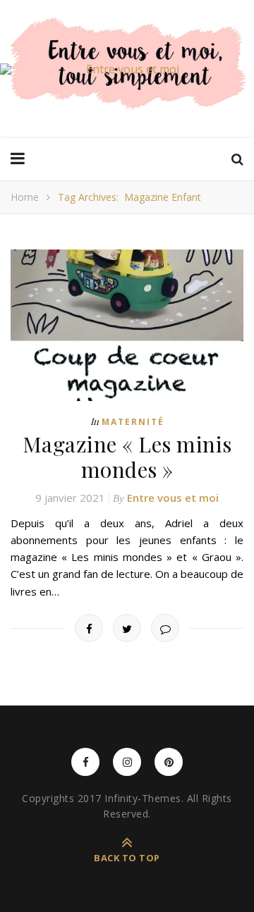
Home (25, 197)
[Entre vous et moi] (127, 69)
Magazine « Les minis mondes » (127, 456)
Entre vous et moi (173, 498)
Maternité (133, 422)
